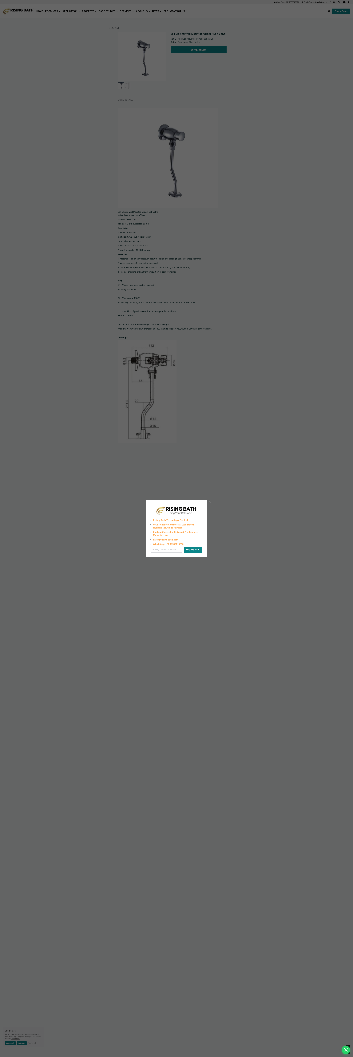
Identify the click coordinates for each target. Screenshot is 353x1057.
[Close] (210, 502)
